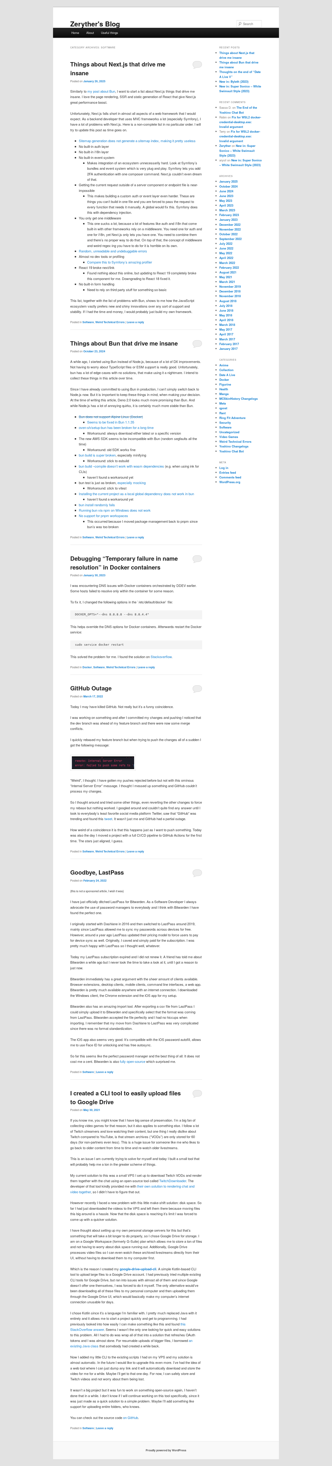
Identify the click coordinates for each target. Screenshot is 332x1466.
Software (88, 322)
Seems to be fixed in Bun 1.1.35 (110, 422)
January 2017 (228, 348)
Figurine (225, 384)
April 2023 (226, 205)
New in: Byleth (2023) (233, 81)
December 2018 (230, 291)
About (90, 33)
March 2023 (227, 210)
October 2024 (228, 186)
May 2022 (225, 253)
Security (225, 422)
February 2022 (229, 267)
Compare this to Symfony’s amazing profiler (119, 262)
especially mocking (131, 482)
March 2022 (227, 263)
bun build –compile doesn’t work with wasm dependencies (121, 466)
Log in (223, 468)
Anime (223, 365)
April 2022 (226, 258)
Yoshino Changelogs (233, 446)
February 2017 (229, 344)
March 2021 (227, 282)
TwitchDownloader (172, 1180)
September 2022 (230, 239)
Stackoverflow (161, 656)
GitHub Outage (91, 688)
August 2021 (227, 272)
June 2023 (226, 196)
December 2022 (230, 224)
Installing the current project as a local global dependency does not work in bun (136, 493)
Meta (222, 403)
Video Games (228, 437)
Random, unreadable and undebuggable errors (113, 251)
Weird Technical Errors (110, 322)
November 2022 (230, 229)
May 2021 (225, 277)
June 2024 (226, 191)
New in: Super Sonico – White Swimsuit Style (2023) (237, 150)
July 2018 (225, 306)
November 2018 (230, 296)
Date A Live (227, 375)
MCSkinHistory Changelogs (238, 398)
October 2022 (228, 234)
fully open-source (132, 1061)
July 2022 (225, 243)
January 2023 (228, 219)
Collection (226, 370)
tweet (108, 818)
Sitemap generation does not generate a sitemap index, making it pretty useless (137, 140)
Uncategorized (229, 432)
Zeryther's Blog (95, 23)
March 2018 (227, 324)
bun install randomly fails (97, 504)
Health (223, 389)
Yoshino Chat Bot (231, 451)
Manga (224, 394)
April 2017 (226, 334)
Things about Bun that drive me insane (124, 343)
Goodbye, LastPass (97, 872)
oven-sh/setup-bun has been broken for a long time (116, 427)
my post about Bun (101, 91)
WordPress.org (229, 482)
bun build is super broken (97, 455)
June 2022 (226, 248)
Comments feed (230, 477)
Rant (222, 413)
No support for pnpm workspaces (103, 515)
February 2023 (229, 215)
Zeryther (225, 146)
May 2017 (225, 329)
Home (75, 33)
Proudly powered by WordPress (166, 1450)
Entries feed (227, 472)
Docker (87, 667)
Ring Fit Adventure (232, 418)
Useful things (109, 33)
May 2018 (225, 315)
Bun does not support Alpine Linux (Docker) (111, 416)
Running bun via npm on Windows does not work (115, 510)
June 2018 (226, 310)
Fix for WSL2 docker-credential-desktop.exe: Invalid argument (240, 122)
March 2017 (227, 339)
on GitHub (130, 1417)
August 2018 (227, 301)
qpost (223, 408)
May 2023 (225, 200)
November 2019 (230, 286)
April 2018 (226, 320)
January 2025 (228, 181)
